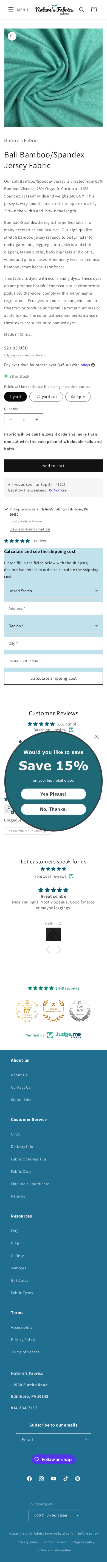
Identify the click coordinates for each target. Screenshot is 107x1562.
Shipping (10, 355)
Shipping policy (83, 1542)
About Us (19, 1074)
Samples (18, 1268)
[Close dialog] (96, 736)
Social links (21, 1099)
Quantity (11, 408)
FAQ (14, 1230)
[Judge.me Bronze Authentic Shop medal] (53, 1011)
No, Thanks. (53, 809)
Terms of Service (25, 1351)
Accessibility (22, 1327)
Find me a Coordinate (30, 1183)
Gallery (17, 1255)
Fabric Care (21, 1171)
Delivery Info (22, 1146)
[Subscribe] (85, 1439)
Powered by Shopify (59, 1533)
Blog (15, 1243)
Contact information (56, 1550)
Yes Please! (53, 793)
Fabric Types (22, 1292)
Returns (18, 1196)
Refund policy (88, 1533)
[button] (11, 10)
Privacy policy (28, 1542)
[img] (53, 868)
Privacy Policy (23, 1339)
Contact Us (20, 1087)
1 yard (15, 396)
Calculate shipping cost (53, 678)
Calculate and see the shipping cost (40, 551)
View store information (30, 529)
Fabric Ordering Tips (29, 1159)
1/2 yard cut (46, 396)
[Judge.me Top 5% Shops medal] (80, 1011)
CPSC (15, 1134)
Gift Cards (20, 1280)
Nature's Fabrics (32, 1533)
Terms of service (54, 1542)
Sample (78, 396)
